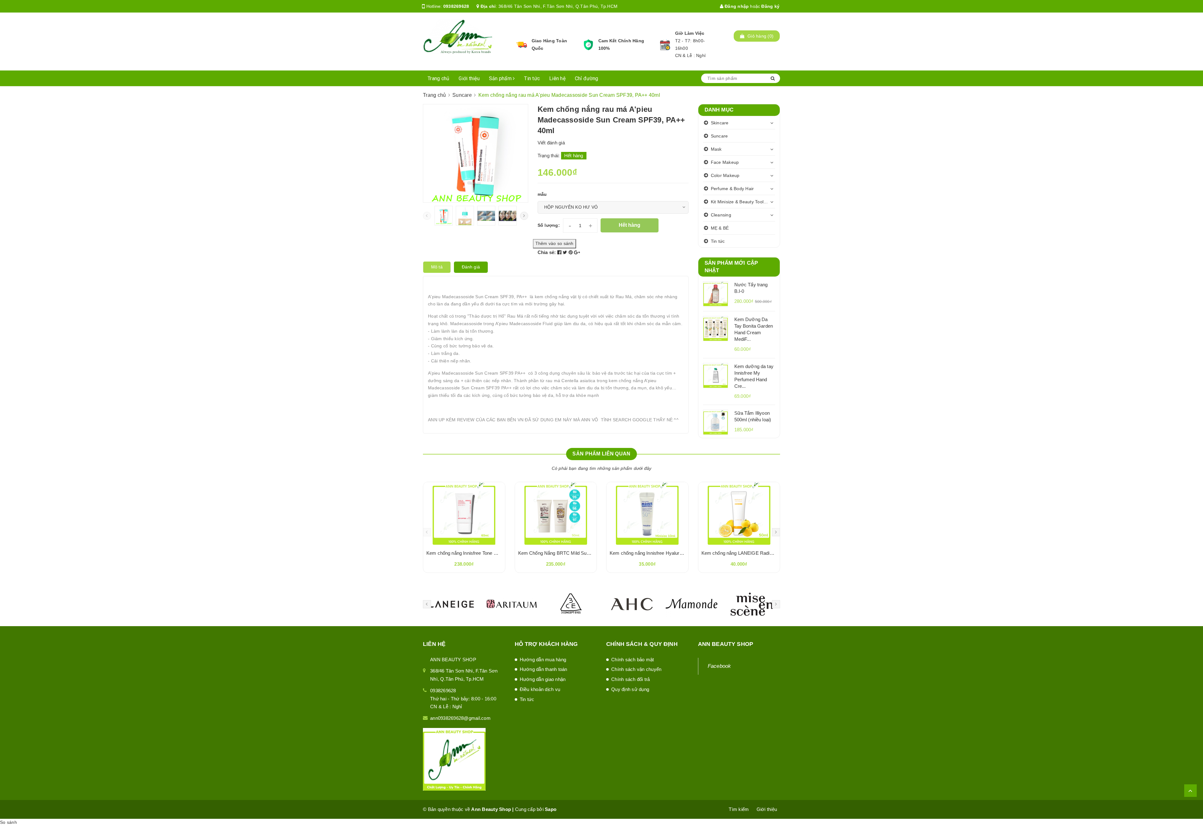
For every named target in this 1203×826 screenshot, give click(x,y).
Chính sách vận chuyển (636, 669)
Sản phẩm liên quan (601, 453)
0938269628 (456, 6)
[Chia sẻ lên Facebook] (560, 252)
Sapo (550, 809)
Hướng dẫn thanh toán (543, 669)
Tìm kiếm (739, 809)
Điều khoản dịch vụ (540, 689)
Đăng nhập (736, 6)
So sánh (8, 822)
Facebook (719, 666)
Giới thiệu (469, 78)
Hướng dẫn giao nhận (543, 679)
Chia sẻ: (547, 252)
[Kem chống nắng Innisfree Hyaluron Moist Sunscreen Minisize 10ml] (647, 513)
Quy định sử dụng (630, 689)
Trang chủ (438, 78)
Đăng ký (770, 6)
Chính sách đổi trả (630, 679)
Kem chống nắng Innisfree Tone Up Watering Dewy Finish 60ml (492, 553)
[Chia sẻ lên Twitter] (566, 252)
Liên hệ (557, 78)
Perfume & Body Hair (732, 188)
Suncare (719, 135)
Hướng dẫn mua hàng (543, 659)
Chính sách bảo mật (632, 659)
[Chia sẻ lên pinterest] (571, 252)
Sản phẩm (501, 78)
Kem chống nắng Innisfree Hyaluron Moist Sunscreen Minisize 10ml (680, 553)
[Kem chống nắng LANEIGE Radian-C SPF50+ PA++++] (739, 513)
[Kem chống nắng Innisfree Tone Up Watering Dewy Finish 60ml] (464, 513)
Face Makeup (725, 162)
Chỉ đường (586, 78)
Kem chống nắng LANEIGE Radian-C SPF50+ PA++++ (759, 553)
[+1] (577, 252)
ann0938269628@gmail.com (460, 718)
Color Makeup (725, 175)
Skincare (720, 122)
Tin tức (532, 78)
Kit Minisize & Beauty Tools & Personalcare (743, 201)
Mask (716, 149)
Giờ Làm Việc (690, 33)
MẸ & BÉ (720, 228)
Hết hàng (629, 225)
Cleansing (721, 214)
